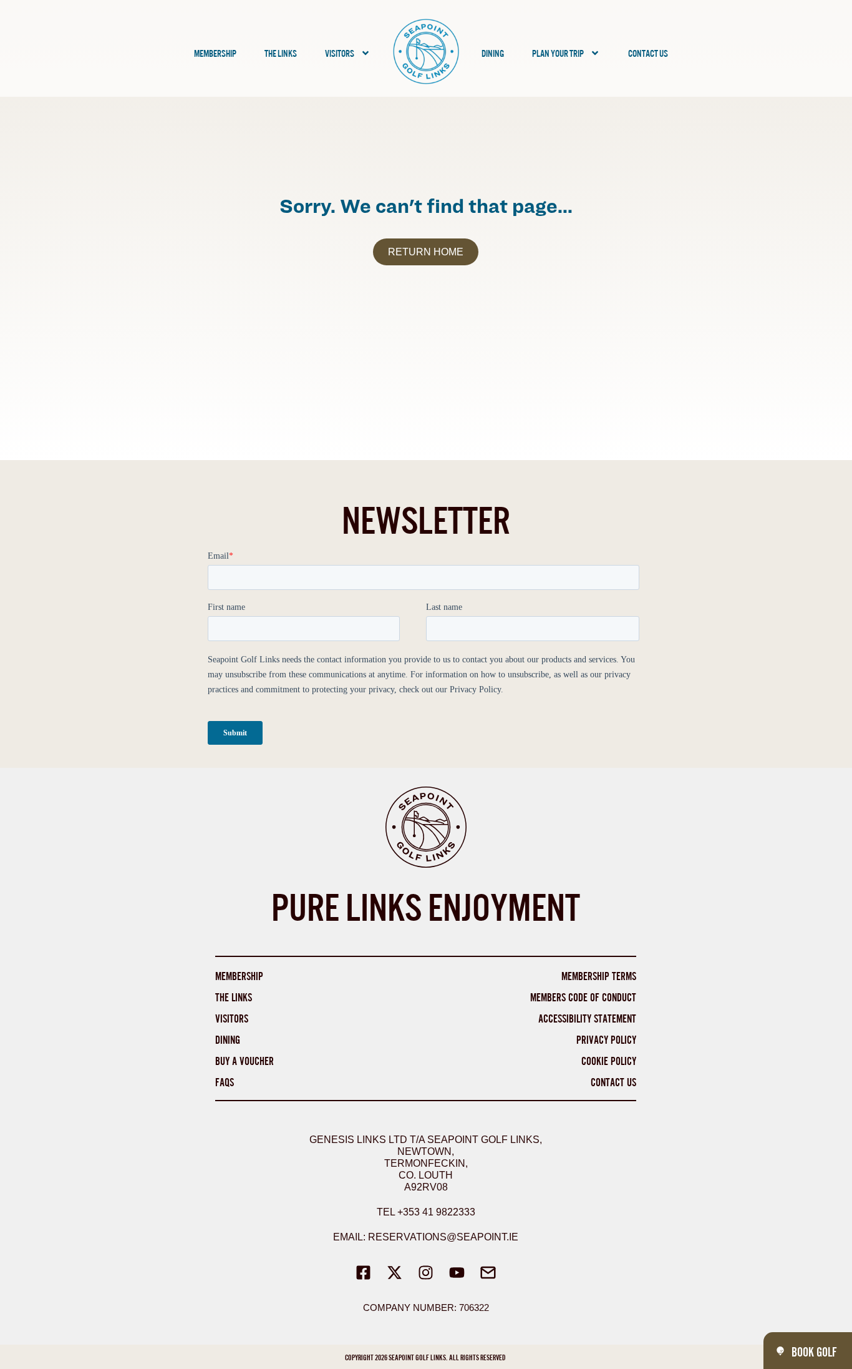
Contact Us (648, 53)
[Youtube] (457, 1272)
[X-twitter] (394, 1272)
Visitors (339, 53)
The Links (280, 53)
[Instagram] (426, 1272)
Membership (215, 53)
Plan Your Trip (558, 53)
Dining (493, 53)
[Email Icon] (488, 1272)
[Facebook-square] (363, 1272)
